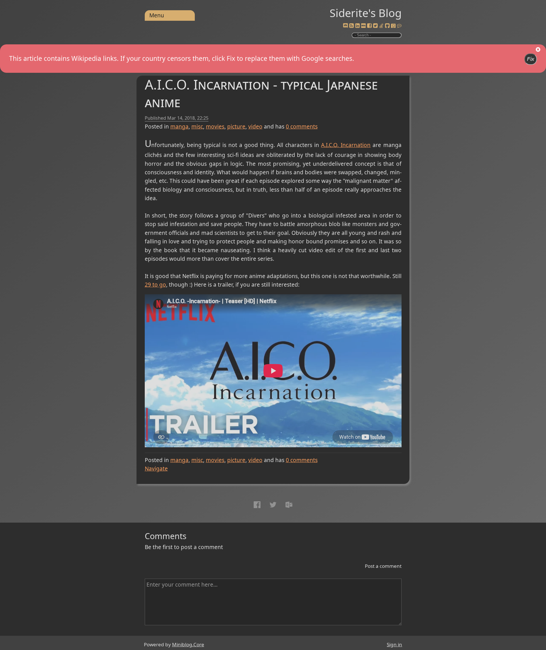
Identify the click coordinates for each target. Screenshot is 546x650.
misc (197, 126)
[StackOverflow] (381, 26)
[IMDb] (363, 26)
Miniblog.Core (188, 644)
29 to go (155, 284)
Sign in (394, 644)
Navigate (156, 468)
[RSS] (351, 26)
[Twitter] (375, 26)
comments (302, 126)
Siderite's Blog (366, 12)
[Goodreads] (393, 26)
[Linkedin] (357, 26)
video (255, 126)
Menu (156, 15)
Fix (530, 59)
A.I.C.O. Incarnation (346, 145)
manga (179, 126)
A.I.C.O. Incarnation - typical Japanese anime (261, 93)
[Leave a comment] (399, 26)
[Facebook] (369, 26)
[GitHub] (387, 26)
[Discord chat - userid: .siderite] (345, 26)
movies (215, 126)
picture (236, 126)
